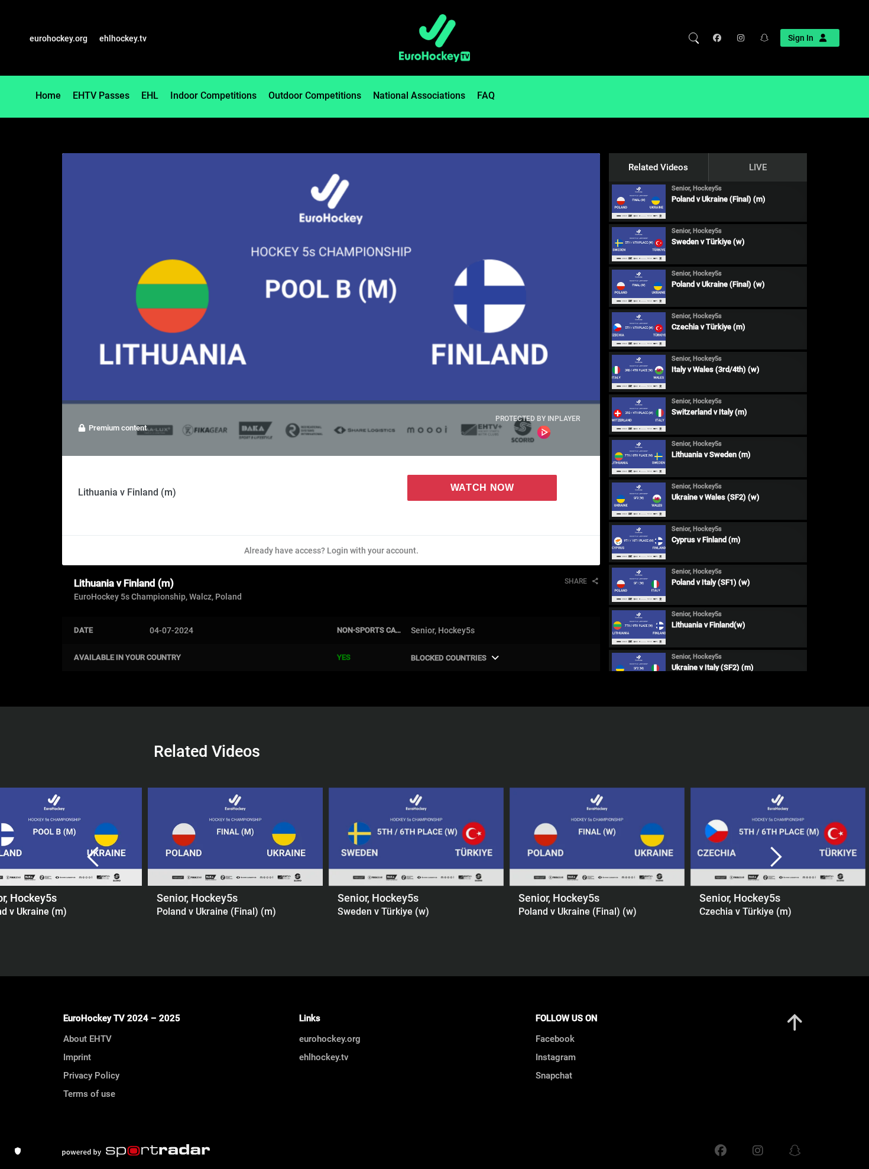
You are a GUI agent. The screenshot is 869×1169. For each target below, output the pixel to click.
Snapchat (554, 1075)
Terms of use (89, 1094)
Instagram (556, 1057)
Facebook (555, 1039)
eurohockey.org (58, 38)
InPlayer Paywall (544, 432)
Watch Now (482, 488)
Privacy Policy (91, 1075)
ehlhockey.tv (123, 38)
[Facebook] (720, 38)
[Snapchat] (761, 38)
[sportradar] (136, 1150)
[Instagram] (739, 38)
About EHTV (87, 1039)
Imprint (77, 1057)
